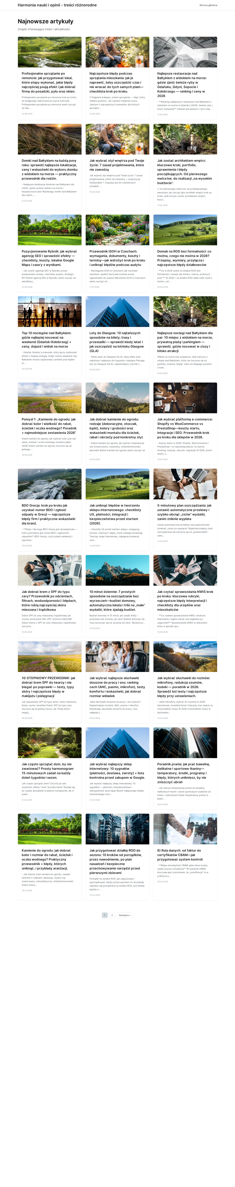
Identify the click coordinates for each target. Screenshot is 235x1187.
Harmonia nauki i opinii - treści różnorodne (57, 5)
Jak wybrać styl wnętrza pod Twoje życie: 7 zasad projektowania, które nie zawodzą (117, 165)
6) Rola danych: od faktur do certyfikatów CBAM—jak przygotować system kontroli (180, 855)
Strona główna (208, 5)
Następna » (125, 915)
